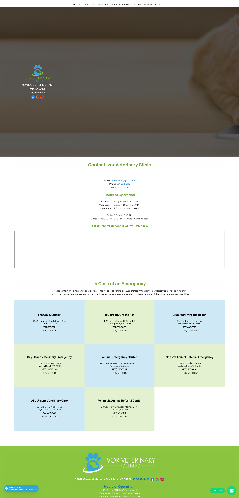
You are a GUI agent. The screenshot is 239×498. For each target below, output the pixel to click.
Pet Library (145, 4)
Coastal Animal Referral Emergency (189, 357)
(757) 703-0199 (189, 369)
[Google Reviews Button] (37, 97)
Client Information (123, 4)
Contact (160, 4)
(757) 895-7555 (119, 369)
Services (102, 4)
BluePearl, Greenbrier (119, 314)
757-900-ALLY (49, 413)
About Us (88, 4)
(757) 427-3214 (49, 369)
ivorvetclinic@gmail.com (123, 180)
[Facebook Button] (33, 97)
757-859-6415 (37, 92)
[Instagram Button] (42, 97)
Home (76, 4)
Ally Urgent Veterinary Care (49, 400)
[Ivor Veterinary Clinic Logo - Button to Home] (119, 462)
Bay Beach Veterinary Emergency (49, 357)
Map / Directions (49, 331)
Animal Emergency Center (119, 357)
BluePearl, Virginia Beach (189, 314)
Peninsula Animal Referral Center (119, 400)
